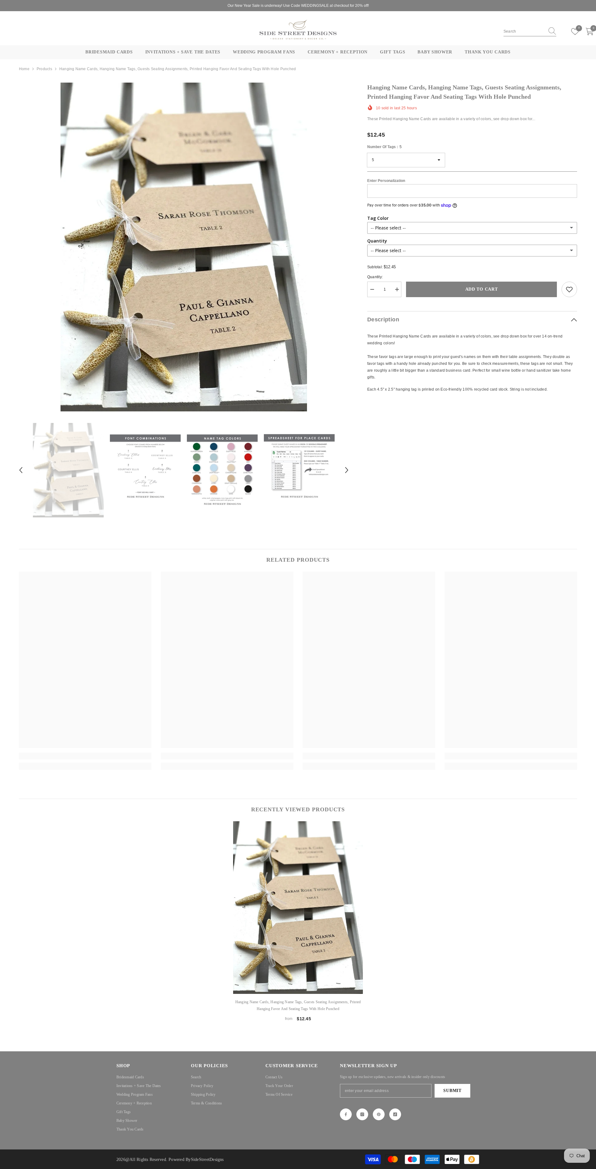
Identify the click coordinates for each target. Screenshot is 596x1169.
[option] (184, 247)
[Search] (529, 31)
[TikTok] (395, 1114)
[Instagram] (362, 1114)
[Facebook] (346, 1114)
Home (24, 69)
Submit (452, 1090)
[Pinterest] (379, 1114)
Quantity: (375, 277)
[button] (20, 470)
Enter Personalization (386, 181)
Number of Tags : (384, 147)
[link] (569, 289)
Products (44, 69)
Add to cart (481, 289)
